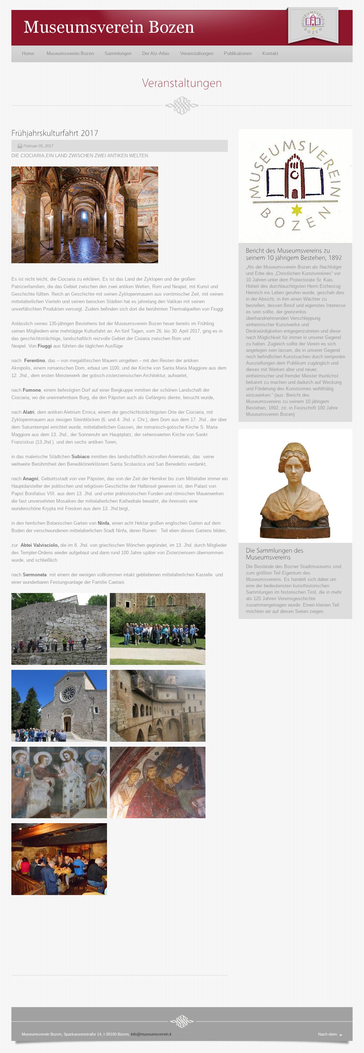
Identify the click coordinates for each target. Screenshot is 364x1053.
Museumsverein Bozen (70, 53)
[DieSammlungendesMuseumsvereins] (275, 554)
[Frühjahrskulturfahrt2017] (54, 132)
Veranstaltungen (196, 53)
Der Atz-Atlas (156, 53)
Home (28, 53)
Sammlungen (118, 53)
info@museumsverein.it (151, 1034)
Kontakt (270, 53)
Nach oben (327, 1034)
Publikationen (238, 53)
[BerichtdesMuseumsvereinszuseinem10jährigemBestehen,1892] (294, 254)
